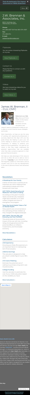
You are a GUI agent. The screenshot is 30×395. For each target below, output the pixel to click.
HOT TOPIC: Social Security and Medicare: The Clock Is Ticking (13, 191)
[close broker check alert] (27, 1)
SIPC (11, 347)
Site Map (2, 383)
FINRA (7, 347)
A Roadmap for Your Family (11, 180)
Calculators (7, 239)
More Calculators (8, 280)
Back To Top (23, 389)
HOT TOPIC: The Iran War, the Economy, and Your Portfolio (12, 216)
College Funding (8, 270)
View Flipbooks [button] (10, 58)
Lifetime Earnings (8, 252)
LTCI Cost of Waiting (9, 261)
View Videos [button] (8, 95)
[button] (24, 8)
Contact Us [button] (8, 76)
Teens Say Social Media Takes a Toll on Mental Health (14, 206)
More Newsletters (9, 233)
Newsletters (7, 177)
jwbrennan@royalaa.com (10, 38)
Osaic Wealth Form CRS (7, 339)
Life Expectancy (7, 243)
